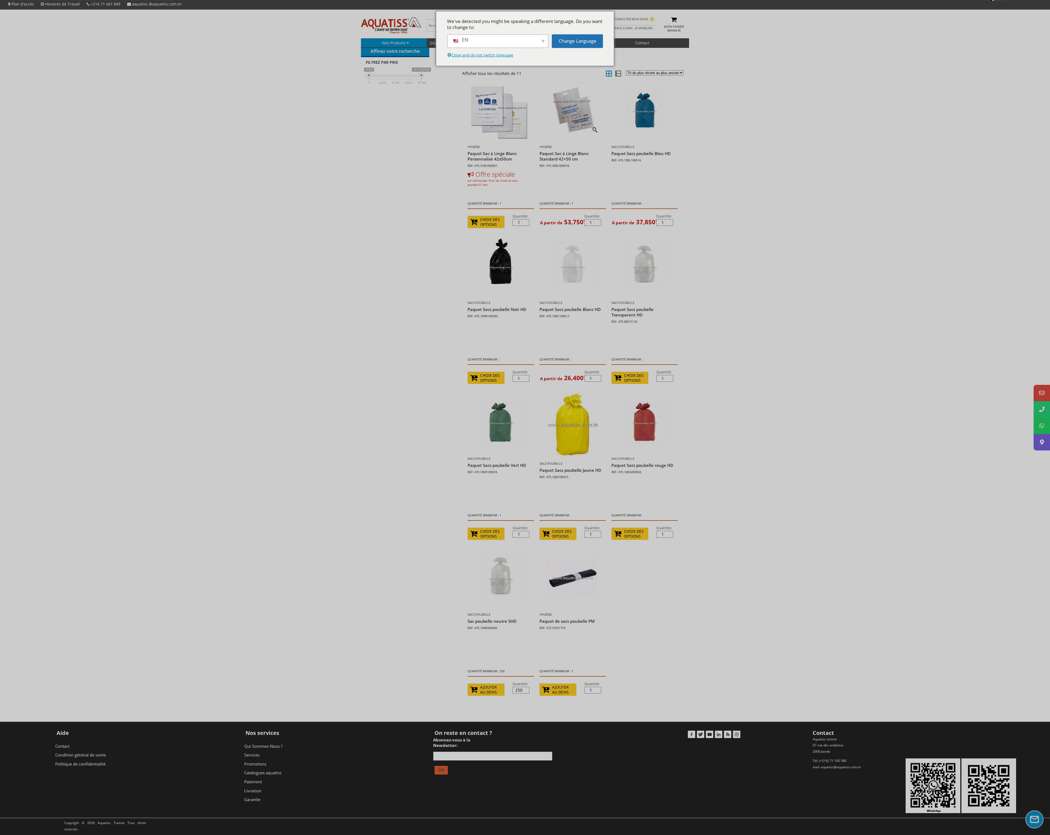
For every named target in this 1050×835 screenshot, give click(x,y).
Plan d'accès (22, 4)
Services (251, 755)
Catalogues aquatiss (262, 772)
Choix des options (490, 222)
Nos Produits (394, 42)
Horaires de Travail (62, 4)
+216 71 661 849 (105, 4)
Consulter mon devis (633, 19)
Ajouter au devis (488, 690)
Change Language (577, 41)
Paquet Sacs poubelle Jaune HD (570, 470)
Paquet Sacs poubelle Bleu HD (641, 153)
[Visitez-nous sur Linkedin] (718, 735)
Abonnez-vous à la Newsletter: (451, 742)
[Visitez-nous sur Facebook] (691, 735)
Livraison (252, 790)
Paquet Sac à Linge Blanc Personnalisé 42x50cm (492, 156)
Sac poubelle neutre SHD (492, 621)
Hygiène (474, 147)
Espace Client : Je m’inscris (632, 28)
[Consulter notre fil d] (727, 735)
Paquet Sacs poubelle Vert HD (497, 465)
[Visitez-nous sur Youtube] (709, 735)
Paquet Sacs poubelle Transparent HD (632, 312)
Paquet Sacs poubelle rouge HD (642, 465)
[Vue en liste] (617, 73)
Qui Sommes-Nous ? (263, 746)
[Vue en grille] (609, 73)
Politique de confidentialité (80, 764)
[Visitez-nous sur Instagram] (736, 735)
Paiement (253, 781)
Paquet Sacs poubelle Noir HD (497, 309)
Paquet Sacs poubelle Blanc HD (570, 309)
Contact (642, 42)
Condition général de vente (80, 755)
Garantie (252, 799)
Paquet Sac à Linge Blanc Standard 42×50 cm (564, 156)
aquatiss (156, 4)
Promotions (255, 764)
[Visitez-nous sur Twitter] (700, 735)
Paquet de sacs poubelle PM (567, 621)
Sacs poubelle (622, 147)
